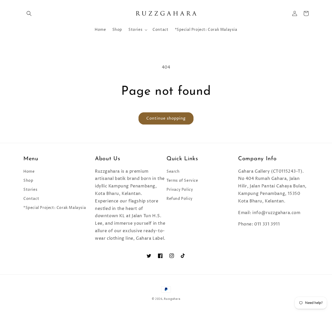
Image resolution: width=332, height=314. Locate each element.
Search (173, 171)
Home (28, 171)
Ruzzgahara (172, 299)
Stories (30, 189)
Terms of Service (182, 180)
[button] (29, 13)
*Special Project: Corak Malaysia (54, 207)
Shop (28, 180)
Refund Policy (180, 198)
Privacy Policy (180, 189)
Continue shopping (166, 118)
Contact (31, 198)
